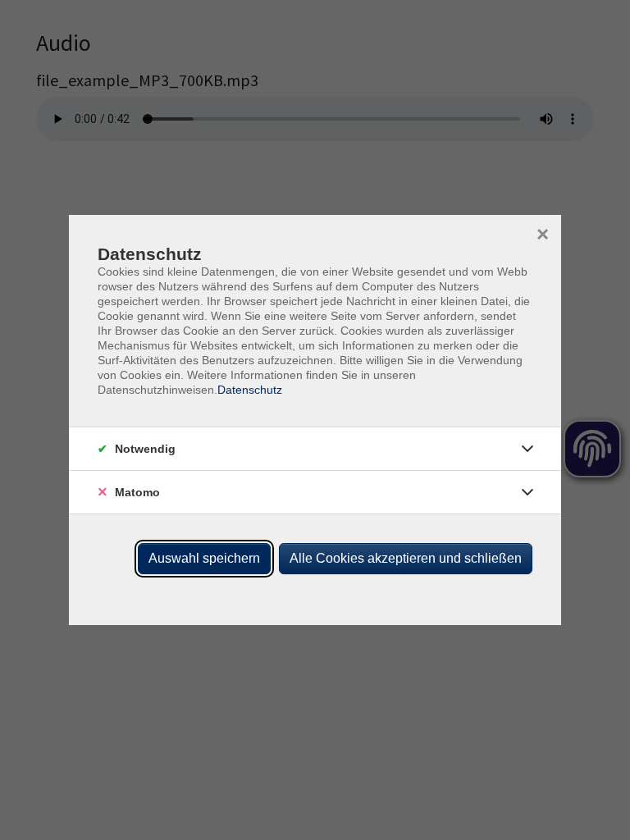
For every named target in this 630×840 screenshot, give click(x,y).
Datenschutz (249, 389)
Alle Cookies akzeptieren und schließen (406, 558)
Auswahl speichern (204, 558)
